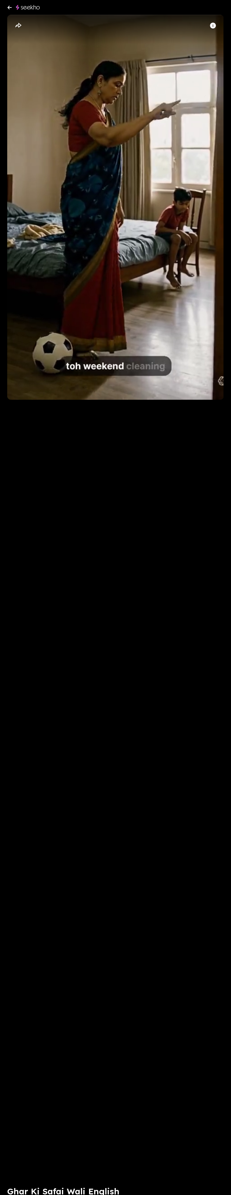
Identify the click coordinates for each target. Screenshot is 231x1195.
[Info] (213, 26)
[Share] (18, 26)
